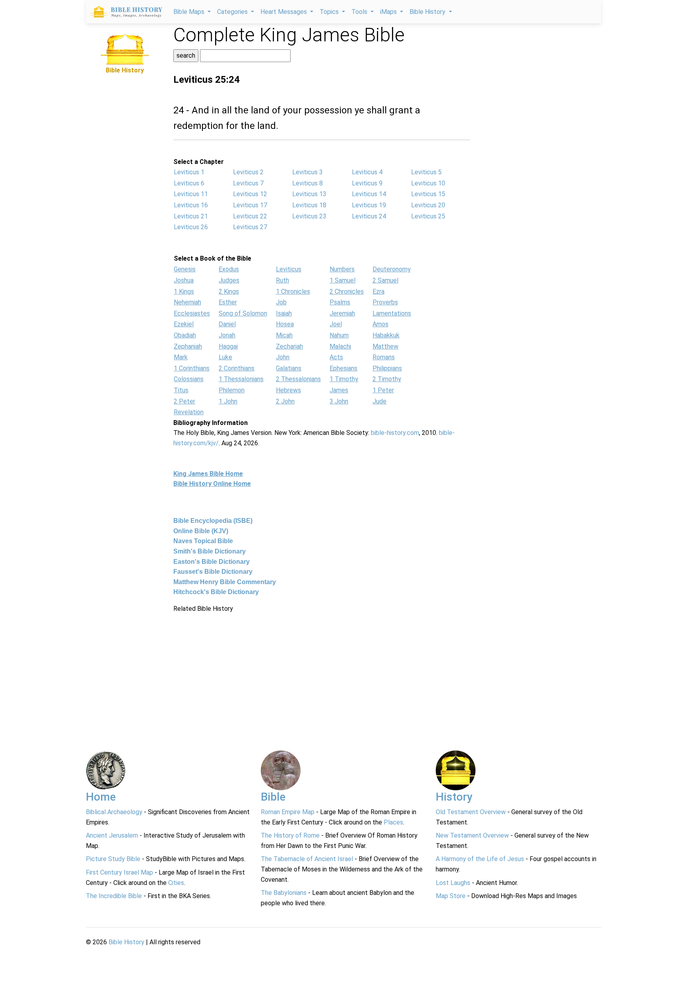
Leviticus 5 (426, 172)
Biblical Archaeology (114, 812)
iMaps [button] (389, 12)
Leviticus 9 (367, 183)
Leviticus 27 (250, 227)
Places (393, 822)
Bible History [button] (428, 12)
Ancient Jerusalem (112, 835)
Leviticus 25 (428, 216)
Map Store (451, 896)
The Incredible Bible (114, 896)
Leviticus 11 (191, 194)
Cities (176, 883)
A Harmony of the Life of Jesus (480, 859)
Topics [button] (330, 12)
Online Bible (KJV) (200, 531)
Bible (273, 796)
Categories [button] (233, 12)
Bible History (126, 942)
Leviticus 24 (369, 216)
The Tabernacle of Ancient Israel (307, 859)
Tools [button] (360, 12)
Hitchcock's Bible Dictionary (216, 592)
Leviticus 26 (191, 227)
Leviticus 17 (250, 205)
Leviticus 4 (367, 172)
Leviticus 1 (189, 172)
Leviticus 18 (309, 205)
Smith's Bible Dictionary (209, 551)
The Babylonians (284, 893)
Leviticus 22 (250, 216)
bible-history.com (395, 433)
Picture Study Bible (113, 859)
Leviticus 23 (309, 216)
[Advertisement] (125, 195)
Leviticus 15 (428, 194)
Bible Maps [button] (189, 12)
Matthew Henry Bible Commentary (224, 582)
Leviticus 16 (191, 205)
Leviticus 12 (250, 194)
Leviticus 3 (307, 172)
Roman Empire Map (287, 812)
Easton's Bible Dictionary (211, 561)
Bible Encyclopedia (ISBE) (212, 520)
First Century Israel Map (119, 872)
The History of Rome (290, 835)
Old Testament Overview (471, 812)
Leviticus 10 (428, 183)
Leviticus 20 (428, 205)
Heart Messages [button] (284, 12)
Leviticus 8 (307, 183)
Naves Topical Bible (203, 541)
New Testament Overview (472, 835)
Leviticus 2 (248, 172)
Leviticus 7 (248, 183)
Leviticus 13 (309, 194)
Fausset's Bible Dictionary (212, 571)
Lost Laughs (453, 883)
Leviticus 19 (369, 205)
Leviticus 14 (369, 194)
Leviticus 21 (191, 216)
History (454, 796)
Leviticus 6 (189, 183)
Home (101, 796)
